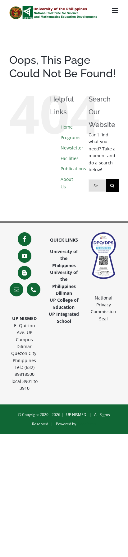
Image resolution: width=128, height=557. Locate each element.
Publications (73, 169)
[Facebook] (24, 239)
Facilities (70, 158)
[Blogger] (24, 273)
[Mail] (16, 289)
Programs (70, 137)
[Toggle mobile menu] (115, 10)
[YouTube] (24, 256)
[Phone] (33, 289)
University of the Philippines (64, 258)
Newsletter (72, 148)
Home (67, 127)
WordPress (86, 424)
